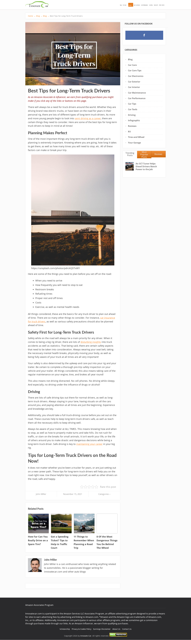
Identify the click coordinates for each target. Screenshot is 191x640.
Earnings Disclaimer (102, 629)
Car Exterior (134, 81)
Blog (121, 5)
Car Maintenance (137, 92)
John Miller (41, 494)
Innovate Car (85, 636)
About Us (116, 629)
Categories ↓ (104, 494)
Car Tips (132, 103)
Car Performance (144, 5)
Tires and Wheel (136, 137)
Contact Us (156, 5)
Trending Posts (130, 154)
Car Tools (151, 5)
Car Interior (134, 87)
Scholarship (65, 629)
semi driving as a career (88, 118)
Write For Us (161, 5)
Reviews (124, 5)
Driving (132, 115)
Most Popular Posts (144, 154)
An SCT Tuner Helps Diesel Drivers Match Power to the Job (146, 166)
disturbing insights (91, 341)
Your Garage (134, 142)
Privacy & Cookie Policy (81, 629)
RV (129, 131)
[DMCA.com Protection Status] (118, 636)
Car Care (130, 5)
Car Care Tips (134, 70)
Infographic (134, 120)
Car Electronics (137, 5)
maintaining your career (89, 444)
